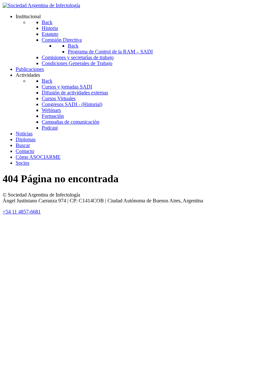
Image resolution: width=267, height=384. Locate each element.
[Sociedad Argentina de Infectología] (41, 5)
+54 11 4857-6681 (22, 211)
